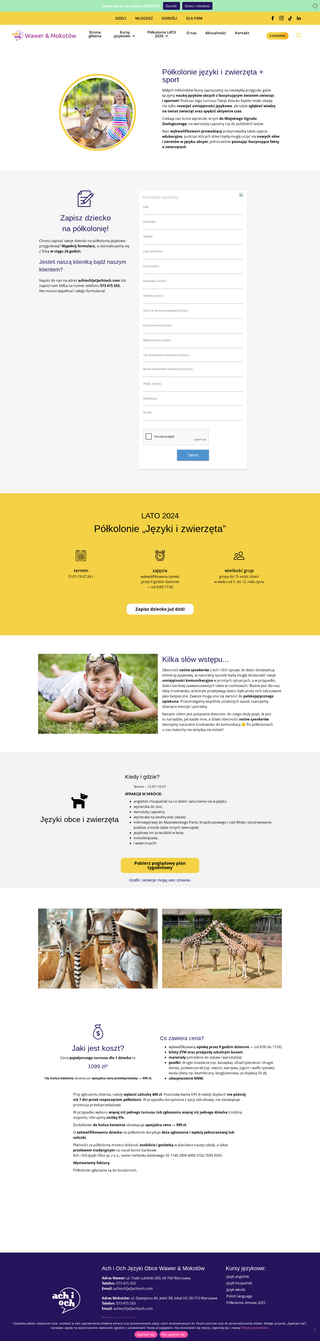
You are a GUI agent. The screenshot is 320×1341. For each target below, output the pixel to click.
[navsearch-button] (298, 36)
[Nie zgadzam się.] (314, 1329)
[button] (315, 6)
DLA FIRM (194, 18)
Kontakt (242, 33)
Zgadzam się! (146, 1334)
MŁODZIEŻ (144, 18)
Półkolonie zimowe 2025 (246, 1302)
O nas (192, 33)
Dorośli (171, 6)
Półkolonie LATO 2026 (161, 34)
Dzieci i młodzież (197, 6)
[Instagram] (281, 18)
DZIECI (120, 18)
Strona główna (95, 34)
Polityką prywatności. (255, 1327)
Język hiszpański (239, 1283)
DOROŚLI (169, 18)
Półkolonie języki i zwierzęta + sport (212, 76)
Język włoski (235, 1289)
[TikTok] (290, 18)
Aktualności (215, 33)
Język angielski (237, 1276)
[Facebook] (272, 18)
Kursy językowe (122, 34)
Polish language (239, 1296)
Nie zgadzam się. (174, 1334)
